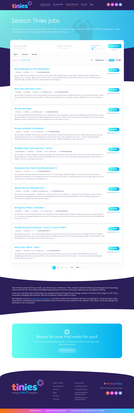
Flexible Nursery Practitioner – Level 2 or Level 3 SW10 (40, 228)
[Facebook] (108, 4)
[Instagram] (112, 4)
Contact (56, 396)
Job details (113, 70)
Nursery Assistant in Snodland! (29, 129)
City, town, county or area (64, 45)
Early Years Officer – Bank (26, 248)
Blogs (55, 393)
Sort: (91, 60)
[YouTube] (120, 4)
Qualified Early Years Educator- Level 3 (33, 148)
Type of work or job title (20, 45)
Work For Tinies (58, 383)
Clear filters (115, 49)
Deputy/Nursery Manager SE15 (29, 188)
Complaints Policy (81, 389)
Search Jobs (115, 46)
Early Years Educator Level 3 (28, 89)
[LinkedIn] (116, 4)
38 (72, 267)
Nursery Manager (23, 109)
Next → (78, 267)
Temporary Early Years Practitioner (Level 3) (35, 168)
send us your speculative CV (41, 298)
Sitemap (56, 399)
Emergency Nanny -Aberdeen (29, 208)
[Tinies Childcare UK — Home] (22, 5)
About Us (56, 389)
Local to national (95, 45)
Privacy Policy (80, 383)
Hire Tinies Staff (58, 386)
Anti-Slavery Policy (81, 386)
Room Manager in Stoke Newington (31, 69)
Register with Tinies (67, 350)
